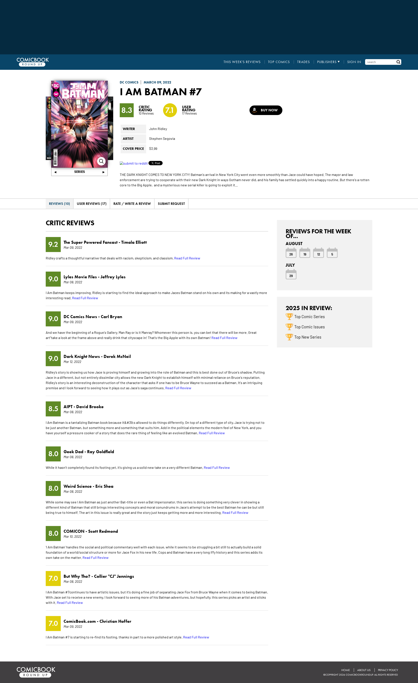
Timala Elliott (134, 242)
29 (291, 275)
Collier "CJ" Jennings (114, 576)
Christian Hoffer (115, 621)
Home (345, 670)
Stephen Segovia (162, 138)
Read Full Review (187, 258)
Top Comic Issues (309, 326)
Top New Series (307, 336)
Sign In (354, 62)
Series (79, 172)
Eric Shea (104, 486)
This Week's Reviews (242, 62)
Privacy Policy (388, 670)
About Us (364, 670)
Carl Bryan (111, 316)
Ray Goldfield (100, 451)
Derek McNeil (117, 356)
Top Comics (279, 62)
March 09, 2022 (157, 82)
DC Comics (129, 82)
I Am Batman (153, 91)
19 (304, 254)
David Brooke (90, 406)
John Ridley (158, 128)
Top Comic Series (309, 316)
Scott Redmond (103, 531)
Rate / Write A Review (132, 204)
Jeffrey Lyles (113, 276)
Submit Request (171, 204)
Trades (303, 62)
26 (291, 254)
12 (318, 254)
